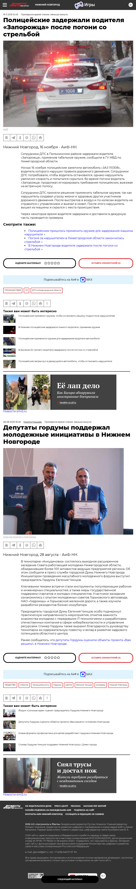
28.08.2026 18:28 (12, 422)
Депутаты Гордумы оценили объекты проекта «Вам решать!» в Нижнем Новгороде (63, 721)
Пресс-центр (61, 806)
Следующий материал (70, 879)
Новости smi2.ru (15, 411)
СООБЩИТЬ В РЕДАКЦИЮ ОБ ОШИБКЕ (84, 814)
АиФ (5, 129)
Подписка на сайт (84, 810)
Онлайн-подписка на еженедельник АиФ (48, 810)
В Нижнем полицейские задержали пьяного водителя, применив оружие (59, 327)
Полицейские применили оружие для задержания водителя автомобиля (59, 338)
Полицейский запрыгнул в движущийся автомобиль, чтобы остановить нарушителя (65, 361)
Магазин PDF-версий (94, 806)
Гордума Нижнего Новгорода (19, 536)
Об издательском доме (38, 806)
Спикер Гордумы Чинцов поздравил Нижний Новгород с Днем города (57, 744)
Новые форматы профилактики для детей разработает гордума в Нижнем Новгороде (65, 733)
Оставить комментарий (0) (106, 263)
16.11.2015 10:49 (10, 14)
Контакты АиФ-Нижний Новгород (44, 814)
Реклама (76, 806)
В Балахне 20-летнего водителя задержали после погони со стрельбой (58, 350)
